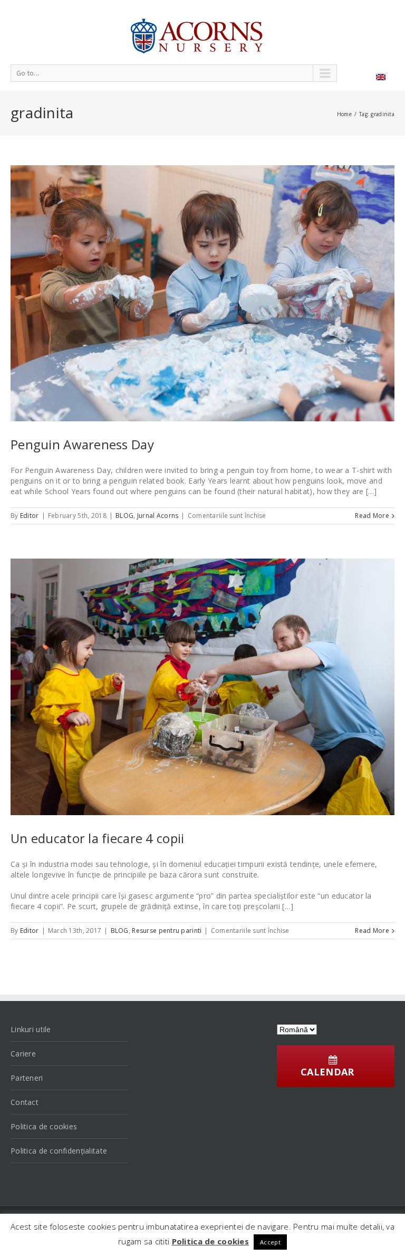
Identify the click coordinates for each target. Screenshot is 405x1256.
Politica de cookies (44, 1126)
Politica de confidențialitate (59, 1151)
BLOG (124, 515)
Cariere (23, 1054)
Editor (29, 515)
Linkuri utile (31, 1029)
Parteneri (27, 1078)
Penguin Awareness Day (82, 444)
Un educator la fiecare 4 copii (97, 838)
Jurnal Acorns (158, 515)
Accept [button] (270, 1242)
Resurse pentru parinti (166, 930)
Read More (372, 515)
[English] (380, 77)
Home (344, 114)
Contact (24, 1102)
